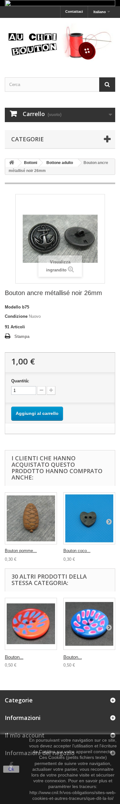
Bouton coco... (77, 550)
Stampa (21, 336)
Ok (11, 769)
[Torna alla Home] (11, 163)
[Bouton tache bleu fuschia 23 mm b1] (89, 624)
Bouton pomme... (21, 550)
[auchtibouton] (60, 42)
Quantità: (20, 381)
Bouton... (14, 657)
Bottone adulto (59, 162)
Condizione (16, 316)
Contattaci (74, 11)
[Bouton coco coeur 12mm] (89, 518)
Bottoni (30, 162)
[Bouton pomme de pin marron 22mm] (31, 518)
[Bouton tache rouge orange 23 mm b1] (31, 624)
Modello (13, 307)
